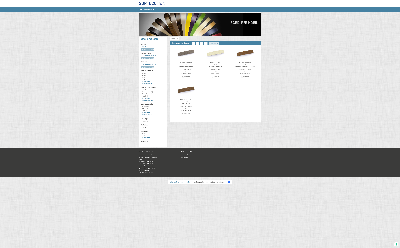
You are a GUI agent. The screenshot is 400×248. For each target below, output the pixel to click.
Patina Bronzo (147, 94)
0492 (144, 73)
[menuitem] (148, 9)
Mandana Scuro (147, 92)
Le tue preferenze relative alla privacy (209, 182)
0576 (144, 77)
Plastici (145, 121)
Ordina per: (174, 38)
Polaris (145, 96)
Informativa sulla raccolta (180, 182)
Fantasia (145, 106)
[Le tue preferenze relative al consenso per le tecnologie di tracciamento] (396, 244)
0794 (144, 79)
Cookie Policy (185, 157)
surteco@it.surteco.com (146, 166)
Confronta (214, 43)
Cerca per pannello (146, 9)
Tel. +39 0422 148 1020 (146, 161)
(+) (146, 81)
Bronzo (145, 108)
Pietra (144, 111)
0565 (144, 75)
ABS (144, 127)
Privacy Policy (185, 155)
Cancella (151, 49)
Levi (144, 90)
